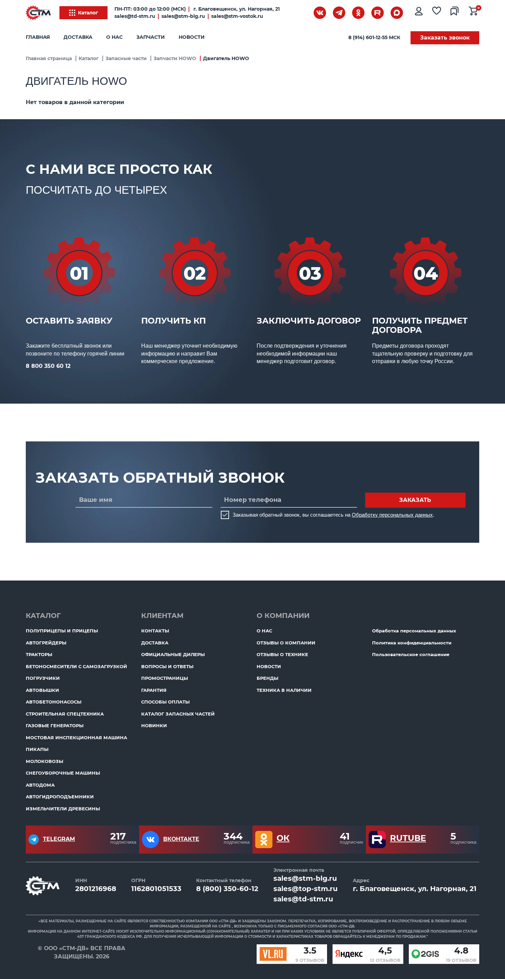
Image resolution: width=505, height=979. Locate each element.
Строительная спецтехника (65, 714)
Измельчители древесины (63, 808)
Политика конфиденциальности (411, 642)
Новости (192, 37)
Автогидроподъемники (60, 796)
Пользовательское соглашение (410, 654)
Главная (38, 37)
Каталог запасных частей (178, 714)
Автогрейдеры (46, 642)
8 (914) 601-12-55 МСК (374, 37)
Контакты (155, 630)
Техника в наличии (284, 690)
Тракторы (39, 654)
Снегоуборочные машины (63, 773)
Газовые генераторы (54, 725)
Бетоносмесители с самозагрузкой (76, 666)
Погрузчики (43, 678)
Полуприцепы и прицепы (62, 630)
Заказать (415, 500)
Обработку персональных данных (392, 515)
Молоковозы (44, 761)
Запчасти (150, 37)
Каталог (88, 13)
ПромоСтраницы (164, 678)
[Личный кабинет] (419, 13)
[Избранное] (438, 13)
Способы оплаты (165, 702)
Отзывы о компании (286, 642)
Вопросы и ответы (167, 666)
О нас (114, 37)
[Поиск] (300, 14)
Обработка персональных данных (414, 630)
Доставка (78, 37)
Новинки (154, 725)
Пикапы (37, 749)
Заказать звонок (445, 37)
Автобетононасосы (53, 702)
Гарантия (154, 690)
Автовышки (42, 690)
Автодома (40, 785)
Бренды (267, 678)
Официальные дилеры (173, 654)
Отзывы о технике (282, 654)
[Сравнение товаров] (456, 13)
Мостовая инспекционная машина (76, 737)
